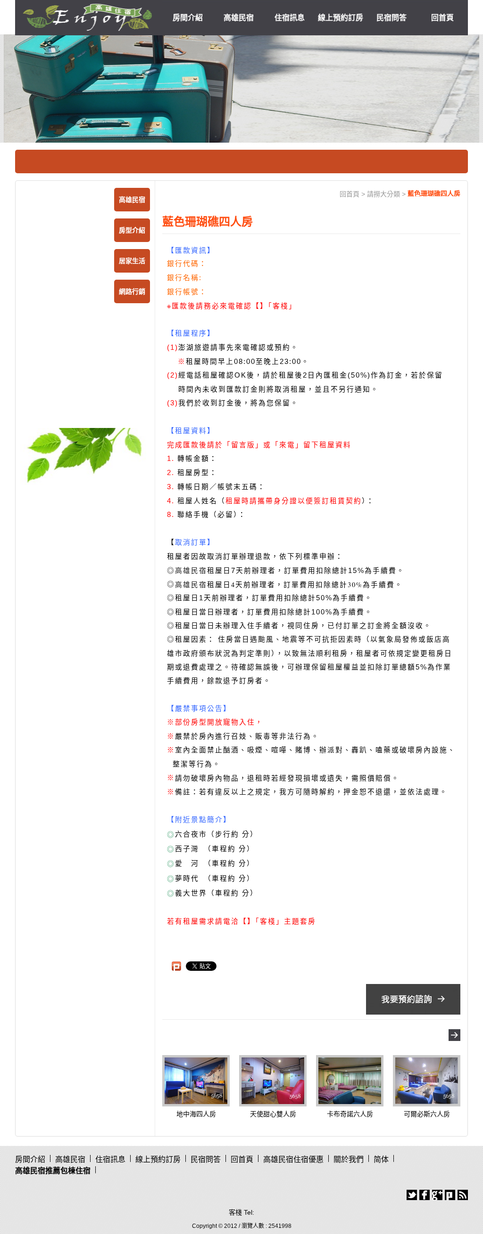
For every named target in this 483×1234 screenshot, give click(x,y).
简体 (381, 1159)
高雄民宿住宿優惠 (293, 1159)
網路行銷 (132, 291)
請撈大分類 (383, 194)
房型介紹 (132, 230)
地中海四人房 (196, 1114)
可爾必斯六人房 (427, 1114)
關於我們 (348, 1159)
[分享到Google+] (437, 1195)
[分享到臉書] (424, 1195)
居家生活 (132, 261)
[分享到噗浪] (450, 1195)
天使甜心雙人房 (273, 1114)
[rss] (463, 1195)
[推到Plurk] (176, 966)
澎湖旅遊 (194, 347)
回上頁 (454, 1035)
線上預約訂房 (340, 18)
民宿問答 (391, 18)
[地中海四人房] (196, 1080)
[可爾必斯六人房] (426, 1080)
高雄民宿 (239, 18)
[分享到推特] (412, 1195)
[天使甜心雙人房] (273, 1080)
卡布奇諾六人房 (350, 1114)
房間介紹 (188, 18)
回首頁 (442, 18)
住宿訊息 (290, 18)
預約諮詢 (413, 999)
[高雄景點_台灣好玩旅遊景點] (85, 456)
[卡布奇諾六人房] (349, 1080)
